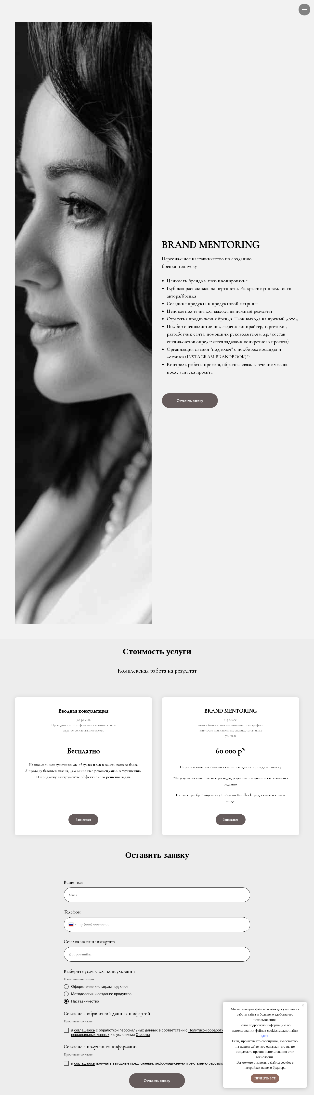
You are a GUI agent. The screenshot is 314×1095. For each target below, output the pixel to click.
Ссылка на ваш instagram (89, 942)
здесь (264, 1036)
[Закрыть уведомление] (303, 1005)
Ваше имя (73, 882)
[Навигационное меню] (304, 9)
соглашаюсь (84, 1030)
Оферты (143, 1034)
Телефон (72, 912)
